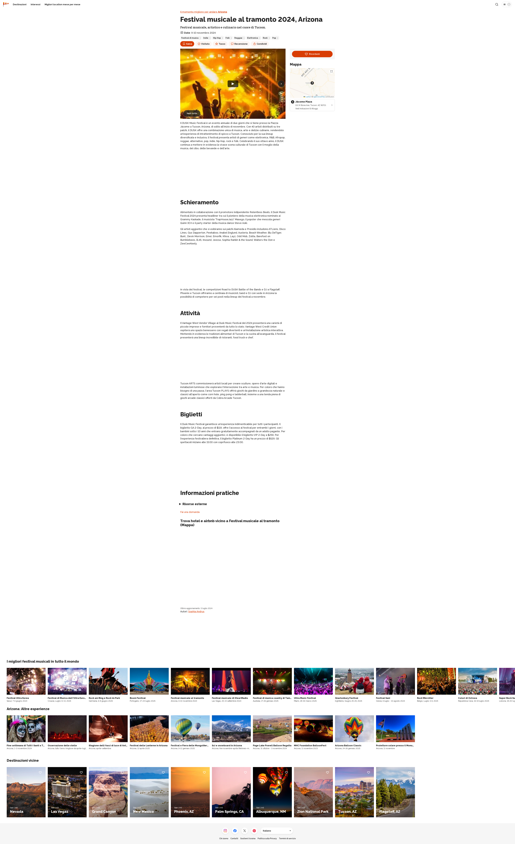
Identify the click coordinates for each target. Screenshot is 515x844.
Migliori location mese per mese (62, 4)
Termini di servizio (287, 838)
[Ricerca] (497, 4)
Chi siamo (223, 838)
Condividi (262, 44)
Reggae (238, 38)
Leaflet (308, 97)
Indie (205, 38)
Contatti (234, 838)
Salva (189, 44)
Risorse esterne (194, 504)
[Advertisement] (233, 171)
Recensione (241, 44)
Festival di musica (189, 38)
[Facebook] (235, 831)
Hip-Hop (217, 38)
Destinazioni (19, 4)
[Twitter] (244, 831)
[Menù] (507, 4)
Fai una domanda (190, 512)
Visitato (205, 44)
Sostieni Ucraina (247, 838)
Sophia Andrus (196, 611)
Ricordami (314, 54)
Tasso (222, 44)
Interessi (35, 4)
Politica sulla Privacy (267, 838)
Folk (228, 38)
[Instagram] (225, 831)
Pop (274, 38)
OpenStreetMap (319, 97)
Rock (265, 38)
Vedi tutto (192, 113)
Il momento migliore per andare (203, 11)
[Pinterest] (254, 831)
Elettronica (252, 38)
